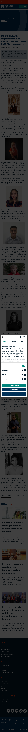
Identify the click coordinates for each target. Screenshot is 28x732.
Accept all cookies (14, 385)
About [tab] (23, 341)
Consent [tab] (5, 341)
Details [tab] (14, 341)
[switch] (24, 370)
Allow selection (14, 389)
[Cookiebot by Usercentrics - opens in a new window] (20, 337)
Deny (14, 393)
